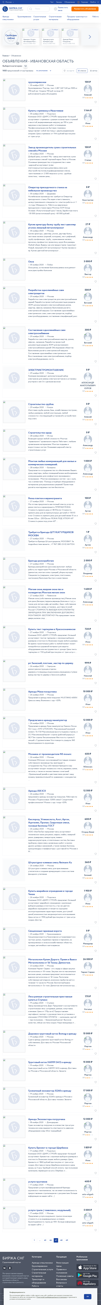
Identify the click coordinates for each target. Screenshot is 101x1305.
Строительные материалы (55, 18)
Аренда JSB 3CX (37, 791)
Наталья (88, 1009)
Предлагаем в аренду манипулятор (47, 720)
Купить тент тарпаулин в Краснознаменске (52, 629)
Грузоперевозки (24, 16)
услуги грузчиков (37, 1181)
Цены (59, 1266)
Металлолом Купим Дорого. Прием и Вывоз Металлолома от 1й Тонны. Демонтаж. (52, 961)
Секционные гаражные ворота (45, 931)
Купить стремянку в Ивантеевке (45, 110)
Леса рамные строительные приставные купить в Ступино (50, 998)
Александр (88, 237)
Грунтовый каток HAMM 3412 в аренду (49, 1062)
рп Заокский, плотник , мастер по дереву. (50, 663)
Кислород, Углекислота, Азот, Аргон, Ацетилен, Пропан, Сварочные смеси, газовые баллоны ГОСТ (49, 823)
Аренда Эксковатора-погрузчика (46, 1119)
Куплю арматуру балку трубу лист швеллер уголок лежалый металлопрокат (52, 226)
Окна (31, 261)
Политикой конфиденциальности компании (52, 1297)
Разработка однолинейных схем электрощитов (46, 292)
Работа (95, 16)
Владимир (87, 573)
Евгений (88, 875)
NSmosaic (87, 766)
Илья (87, 704)
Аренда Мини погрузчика (42, 691)
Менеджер (88, 943)
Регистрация (62, 1262)
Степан (88, 160)
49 (67, 1240)
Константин (87, 200)
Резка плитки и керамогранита (45, 498)
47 (56, 1240)
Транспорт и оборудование (39, 1281)
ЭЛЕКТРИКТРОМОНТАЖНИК (46, 370)
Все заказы (61, 1279)
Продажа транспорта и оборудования (77, 18)
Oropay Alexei (88, 832)
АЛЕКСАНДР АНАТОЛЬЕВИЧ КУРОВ (88, 385)
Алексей (88, 95)
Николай (88, 675)
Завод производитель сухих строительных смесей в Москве (52, 149)
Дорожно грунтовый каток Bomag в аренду (52, 1033)
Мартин (88, 1046)
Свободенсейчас (11, 37)
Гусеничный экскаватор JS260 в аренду (49, 1090)
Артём (88, 545)
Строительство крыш (40, 432)
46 (51, 1240)
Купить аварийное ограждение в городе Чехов (50, 893)
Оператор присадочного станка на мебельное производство (47, 189)
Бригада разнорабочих (41, 561)
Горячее (84, 2)
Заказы (59, 2)
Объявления (69, 2)
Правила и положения (61, 1271)
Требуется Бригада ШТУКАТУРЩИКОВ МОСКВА (51, 534)
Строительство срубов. (41, 404)
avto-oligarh (87, 1194)
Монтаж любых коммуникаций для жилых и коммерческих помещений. (52, 463)
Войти (93, 2)
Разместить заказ (63, 9)
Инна (87, 123)
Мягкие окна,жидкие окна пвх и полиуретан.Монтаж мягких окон (46, 591)
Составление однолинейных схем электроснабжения (46, 332)
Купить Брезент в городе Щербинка (48, 1148)
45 (45, 1240)
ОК (88, 1297)
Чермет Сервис (88, 972)
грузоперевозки (37, 82)
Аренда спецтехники (8, 18)
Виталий (88, 302)
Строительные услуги (39, 18)
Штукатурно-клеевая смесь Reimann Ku (50, 862)
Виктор (87, 274)
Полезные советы (65, 1276)
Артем (88, 511)
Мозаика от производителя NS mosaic (49, 754)
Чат (52, 2)
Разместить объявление (85, 8)
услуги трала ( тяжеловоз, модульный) (49, 1210)
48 (61, 1240)
